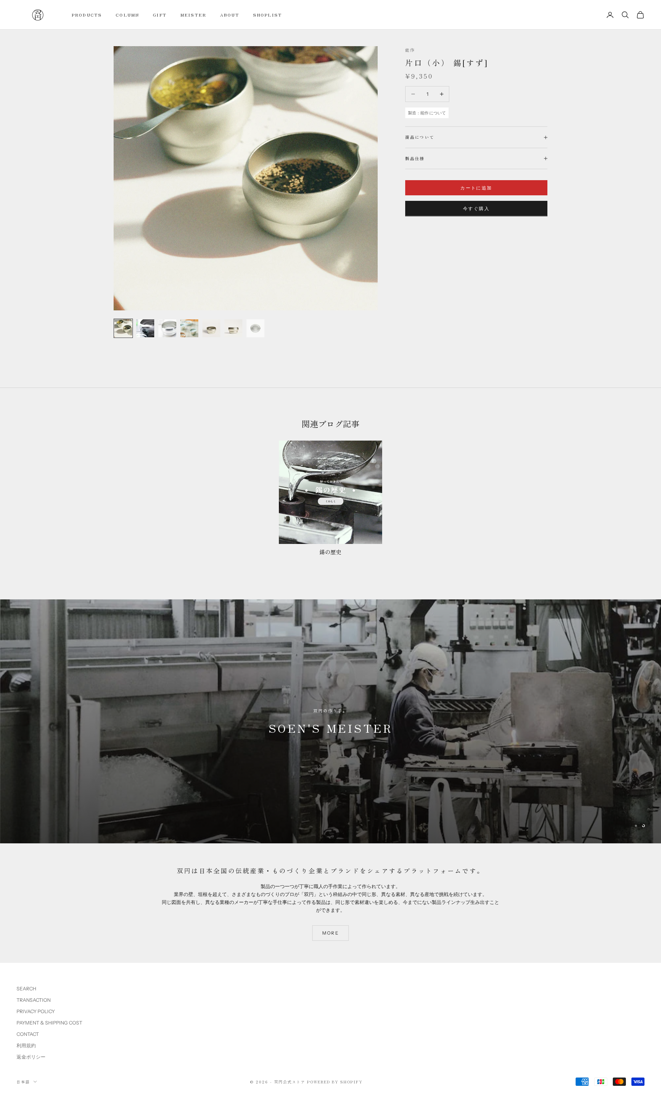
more (330, 932)
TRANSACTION (34, 1000)
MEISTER (193, 15)
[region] (330, 721)
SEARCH (26, 988)
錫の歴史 (330, 552)
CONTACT (28, 1034)
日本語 (23, 1081)
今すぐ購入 (476, 208)
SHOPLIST (267, 15)
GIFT (160, 15)
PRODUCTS (87, 15)
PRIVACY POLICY (36, 1011)
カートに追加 (476, 187)
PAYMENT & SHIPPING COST (49, 1022)
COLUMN (127, 15)
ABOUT (229, 15)
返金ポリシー (31, 1056)
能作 (410, 50)
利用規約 (26, 1045)
